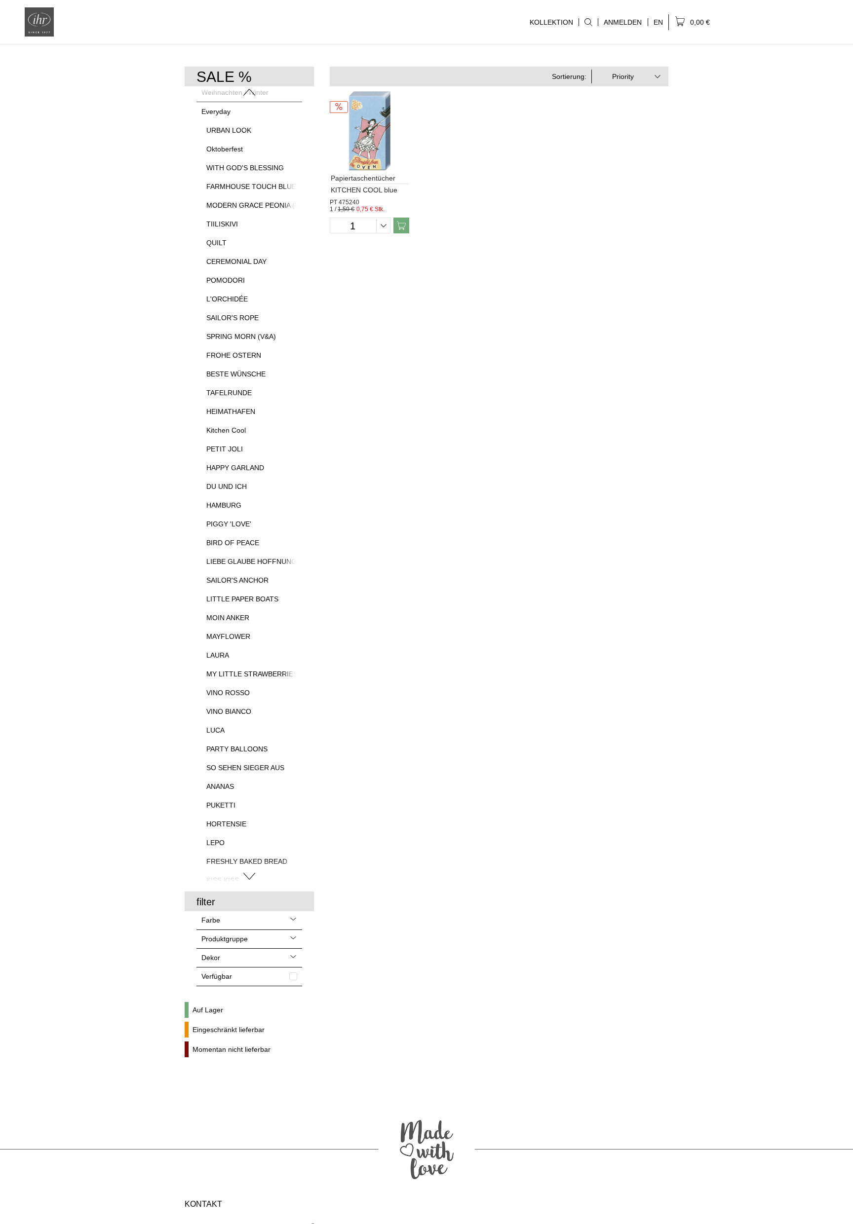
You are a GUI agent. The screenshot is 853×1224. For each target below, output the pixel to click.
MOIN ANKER (227, 618)
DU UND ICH (226, 486)
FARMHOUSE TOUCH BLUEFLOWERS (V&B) (278, 186)
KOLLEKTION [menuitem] (548, 22)
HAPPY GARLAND (235, 468)
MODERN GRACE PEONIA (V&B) (258, 205)
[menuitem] (588, 22)
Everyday (216, 111)
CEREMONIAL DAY (236, 261)
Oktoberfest (224, 149)
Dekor (210, 958)
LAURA (217, 655)
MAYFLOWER (228, 636)
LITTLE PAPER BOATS (242, 599)
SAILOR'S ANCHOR (237, 580)
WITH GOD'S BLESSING (245, 168)
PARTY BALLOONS (237, 749)
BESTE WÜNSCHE (236, 374)
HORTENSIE (226, 824)
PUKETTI (220, 805)
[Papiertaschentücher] (369, 130)
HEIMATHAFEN (230, 411)
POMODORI (225, 280)
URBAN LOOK (228, 130)
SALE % (224, 77)
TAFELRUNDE (229, 393)
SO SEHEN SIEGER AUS (245, 768)
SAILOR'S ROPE (232, 318)
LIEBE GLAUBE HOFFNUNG (251, 561)
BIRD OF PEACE (232, 543)
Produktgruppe (224, 939)
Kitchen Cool (226, 430)
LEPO (215, 843)
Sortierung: (569, 76)
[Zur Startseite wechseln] (39, 22)
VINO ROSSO (228, 693)
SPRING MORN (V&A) (241, 336)
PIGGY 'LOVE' (228, 524)
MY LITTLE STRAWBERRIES (252, 674)
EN (658, 22)
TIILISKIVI (222, 224)
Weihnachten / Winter (235, 92)
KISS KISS (222, 880)
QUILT (216, 243)
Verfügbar (216, 976)
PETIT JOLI (224, 449)
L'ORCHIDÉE (227, 299)
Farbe (210, 920)
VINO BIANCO (228, 711)
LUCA (215, 730)
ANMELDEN (623, 22)
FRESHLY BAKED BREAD (246, 861)
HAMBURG (223, 505)
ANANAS (220, 786)
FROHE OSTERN (233, 355)
